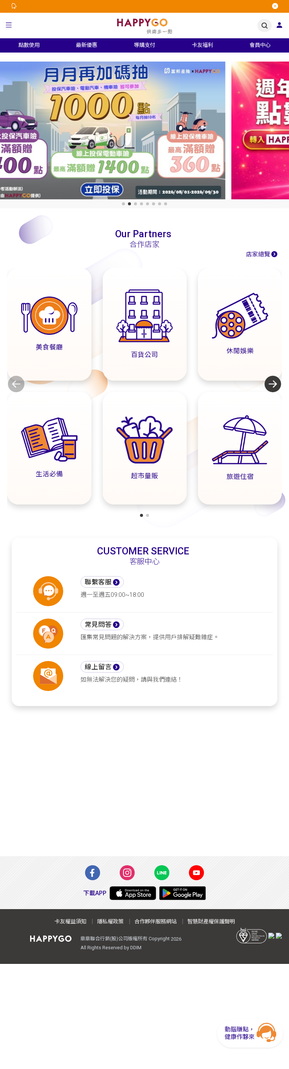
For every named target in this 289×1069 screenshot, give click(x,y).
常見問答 (98, 624)
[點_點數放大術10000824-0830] (144, 132)
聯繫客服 (98, 582)
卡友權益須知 (70, 921)
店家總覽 (258, 254)
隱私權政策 (110, 921)
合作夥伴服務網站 (155, 921)
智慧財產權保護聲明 (211, 921)
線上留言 (98, 667)
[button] (9, 25)
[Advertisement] (144, 785)
